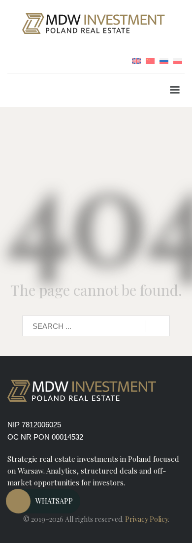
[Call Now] (18, 501)
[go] (158, 326)
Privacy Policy (146, 519)
